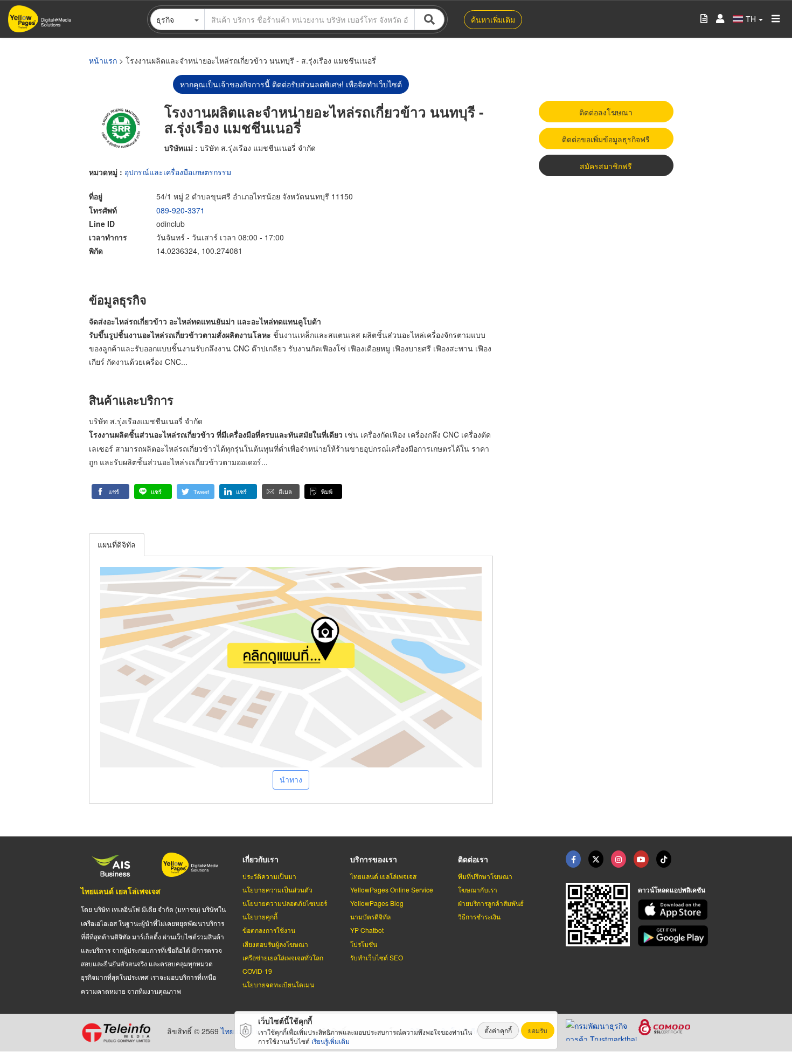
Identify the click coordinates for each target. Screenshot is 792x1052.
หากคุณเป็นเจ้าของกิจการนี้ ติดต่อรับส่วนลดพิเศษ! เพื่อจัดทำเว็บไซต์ (291, 84)
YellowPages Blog (377, 903)
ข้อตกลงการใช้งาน (268, 930)
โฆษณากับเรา (477, 889)
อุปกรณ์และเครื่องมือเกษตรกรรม (177, 172)
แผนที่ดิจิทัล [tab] (117, 544)
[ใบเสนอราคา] (703, 19)
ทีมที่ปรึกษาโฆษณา (485, 876)
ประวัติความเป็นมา (269, 876)
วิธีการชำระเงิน (479, 916)
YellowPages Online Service (391, 889)
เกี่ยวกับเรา (260, 859)
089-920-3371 (180, 210)
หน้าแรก (103, 60)
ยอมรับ (537, 1030)
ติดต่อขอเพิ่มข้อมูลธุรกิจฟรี (606, 139)
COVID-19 (257, 970)
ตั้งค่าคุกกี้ (498, 1030)
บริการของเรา (373, 859)
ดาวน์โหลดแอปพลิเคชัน (671, 890)
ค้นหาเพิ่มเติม (493, 19)
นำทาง (291, 779)
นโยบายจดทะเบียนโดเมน (278, 984)
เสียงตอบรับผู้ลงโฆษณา (275, 944)
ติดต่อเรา (473, 859)
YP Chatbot (367, 930)
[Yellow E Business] (573, 859)
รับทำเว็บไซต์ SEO (376, 957)
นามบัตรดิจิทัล (370, 916)
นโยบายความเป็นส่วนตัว (277, 889)
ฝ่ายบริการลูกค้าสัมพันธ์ (491, 903)
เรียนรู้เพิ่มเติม (330, 1041)
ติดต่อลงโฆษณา (606, 112)
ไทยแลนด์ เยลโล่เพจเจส (121, 890)
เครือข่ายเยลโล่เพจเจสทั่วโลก (282, 957)
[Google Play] (674, 935)
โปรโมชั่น (363, 944)
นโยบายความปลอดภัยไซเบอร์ (284, 903)
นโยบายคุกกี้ (259, 916)
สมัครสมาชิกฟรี (606, 166)
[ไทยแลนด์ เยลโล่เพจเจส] (595, 859)
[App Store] (674, 909)
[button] (110, 491)
